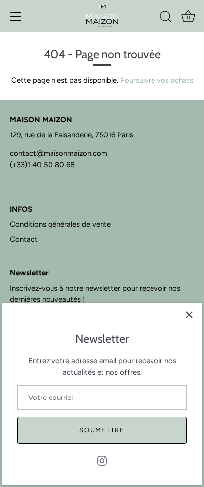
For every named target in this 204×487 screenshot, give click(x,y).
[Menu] (16, 17)
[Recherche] (166, 18)
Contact (24, 239)
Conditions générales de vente (60, 224)
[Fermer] (189, 315)
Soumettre (101, 430)
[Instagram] (102, 460)
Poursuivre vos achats (156, 80)
